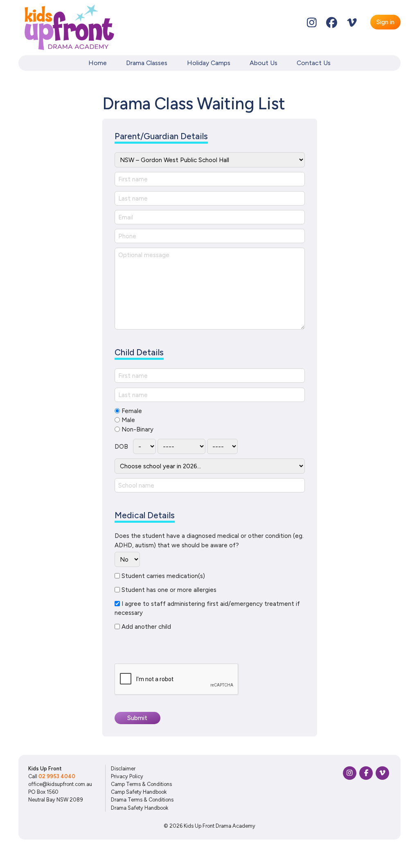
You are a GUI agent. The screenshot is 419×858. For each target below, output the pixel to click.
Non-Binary (137, 429)
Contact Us (314, 63)
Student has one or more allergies (169, 590)
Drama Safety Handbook (139, 808)
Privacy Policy (127, 776)
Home (97, 63)
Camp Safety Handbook (139, 792)
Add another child (146, 626)
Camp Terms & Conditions (141, 784)
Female (132, 411)
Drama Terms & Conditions (142, 800)
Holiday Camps (208, 63)
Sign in (385, 22)
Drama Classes (146, 63)
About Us (263, 63)
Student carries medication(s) (163, 576)
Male (128, 420)
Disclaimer (123, 768)
